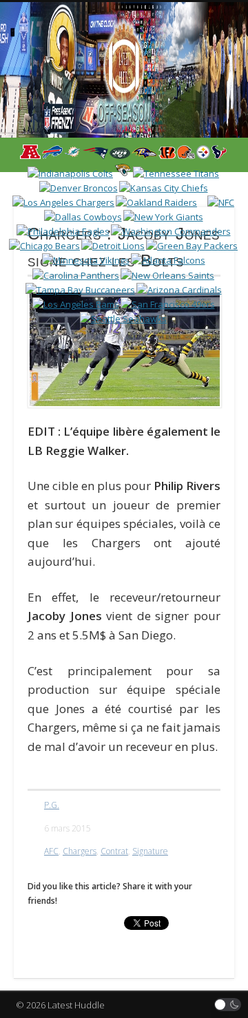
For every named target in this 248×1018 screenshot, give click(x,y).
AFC (51, 851)
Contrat (114, 851)
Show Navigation (200, 123)
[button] (228, 1004)
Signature (150, 851)
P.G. (51, 805)
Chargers (79, 851)
